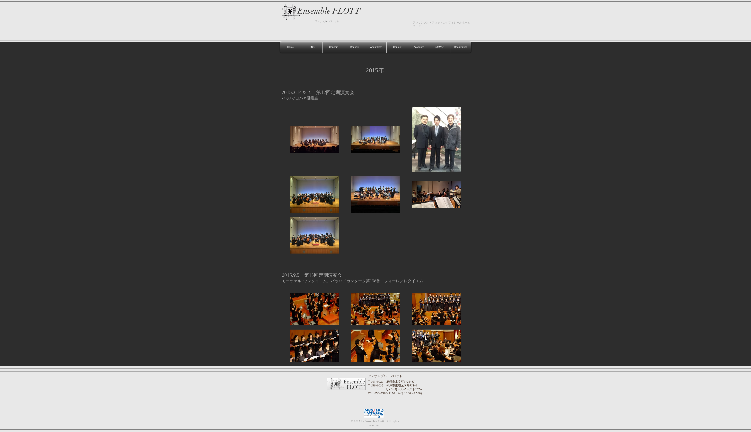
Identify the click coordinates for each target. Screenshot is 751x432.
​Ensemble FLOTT (328, 11)
